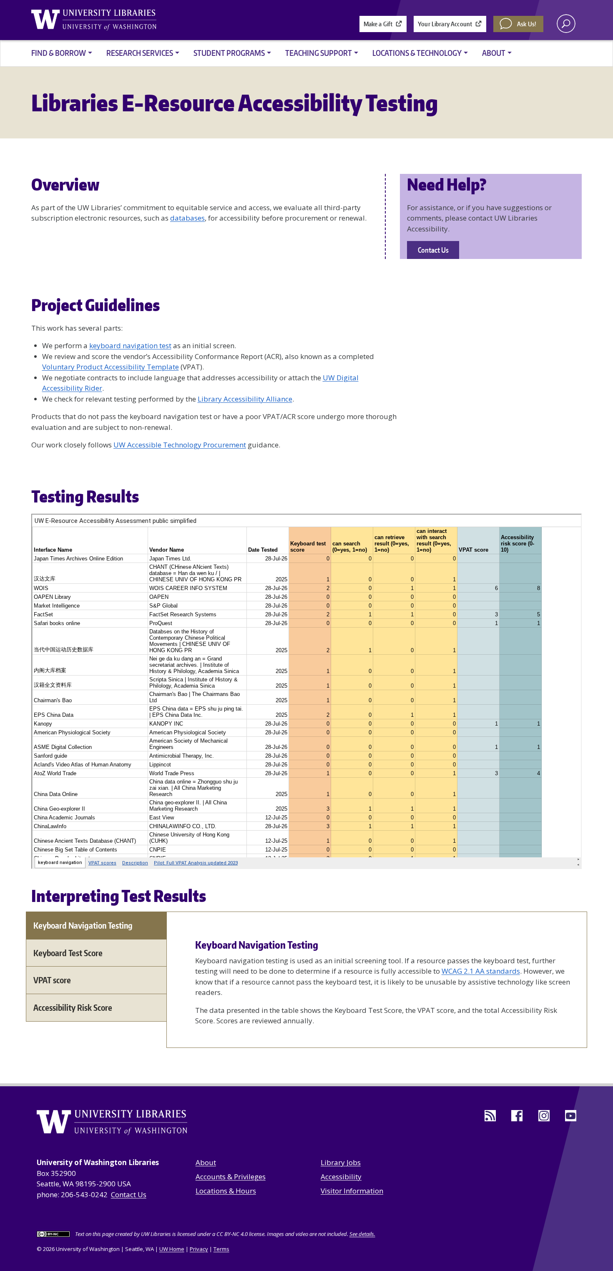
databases (187, 218)
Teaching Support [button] (318, 53)
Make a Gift (378, 24)
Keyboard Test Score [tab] (68, 952)
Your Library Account (445, 24)
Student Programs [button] (229, 53)
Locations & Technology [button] (417, 53)
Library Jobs (341, 1162)
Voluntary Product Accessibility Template (110, 367)
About (206, 1162)
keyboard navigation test (130, 345)
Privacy (199, 1249)
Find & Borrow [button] (58, 53)
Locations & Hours (226, 1191)
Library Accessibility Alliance (245, 399)
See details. (362, 1234)
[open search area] (566, 23)
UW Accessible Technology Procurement (179, 445)
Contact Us (433, 249)
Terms (221, 1249)
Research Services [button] (139, 53)
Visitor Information (352, 1191)
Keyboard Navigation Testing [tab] (83, 925)
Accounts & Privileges (231, 1176)
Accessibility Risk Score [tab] (72, 1007)
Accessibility (341, 1176)
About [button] (493, 53)
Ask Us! (526, 24)
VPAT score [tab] (52, 980)
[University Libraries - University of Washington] (93, 20)
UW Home (171, 1249)
